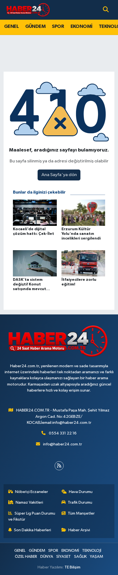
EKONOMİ (81, 26)
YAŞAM (96, 556)
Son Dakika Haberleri (32, 530)
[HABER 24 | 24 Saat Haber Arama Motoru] (28, 9)
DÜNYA (46, 556)
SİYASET (63, 556)
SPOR (58, 26)
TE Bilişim (72, 567)
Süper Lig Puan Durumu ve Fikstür (31, 516)
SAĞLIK (80, 556)
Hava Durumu (80, 492)
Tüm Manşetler (81, 513)
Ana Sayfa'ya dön (59, 175)
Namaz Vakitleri (29, 502)
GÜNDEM (35, 26)
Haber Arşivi (79, 530)
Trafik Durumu (80, 502)
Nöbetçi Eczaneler (31, 492)
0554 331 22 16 (63, 433)
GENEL (11, 26)
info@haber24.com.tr (62, 444)
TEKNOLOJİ (91, 550)
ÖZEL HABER (26, 556)
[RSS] (59, 465)
